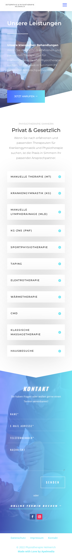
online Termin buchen (34, 505)
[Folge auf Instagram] (39, 516)
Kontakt (53, 537)
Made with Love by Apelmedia (36, 551)
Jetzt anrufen (24, 96)
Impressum (37, 537)
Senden (53, 482)
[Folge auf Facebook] (32, 516)
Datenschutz (18, 537)
